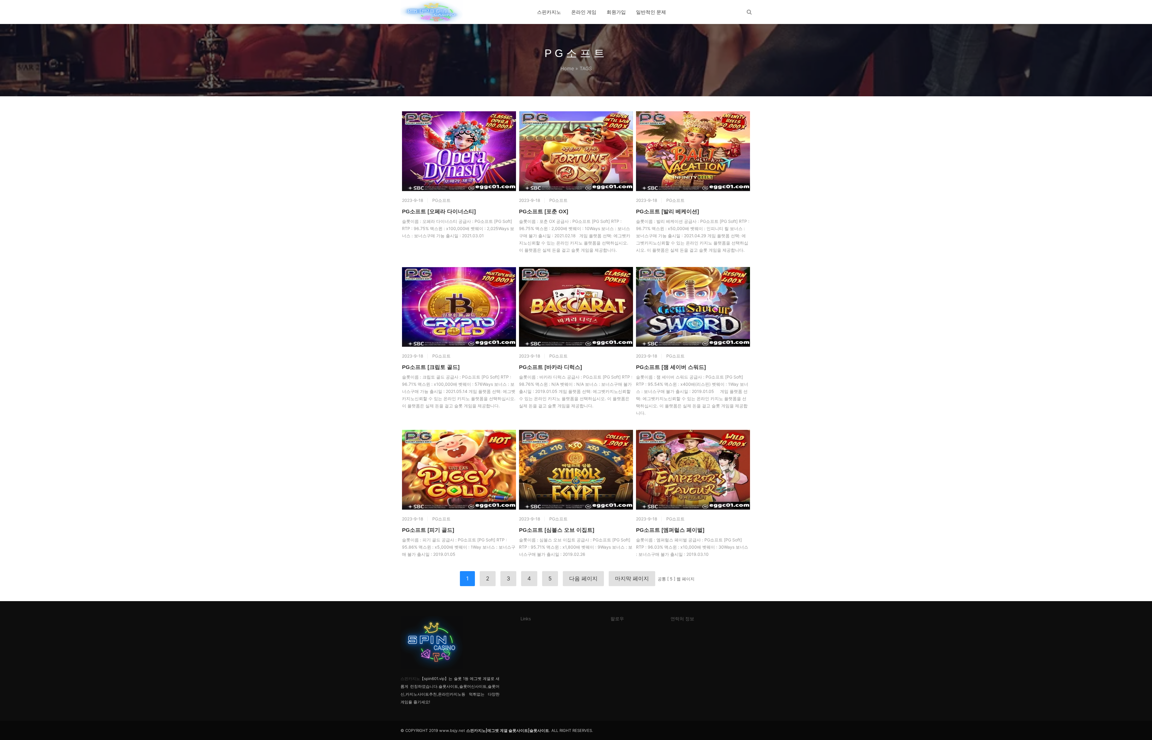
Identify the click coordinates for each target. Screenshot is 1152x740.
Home (567, 68)
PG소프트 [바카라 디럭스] (550, 367)
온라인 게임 (583, 12)
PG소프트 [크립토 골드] (431, 367)
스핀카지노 (549, 12)
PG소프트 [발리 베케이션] (667, 211)
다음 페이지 (583, 578)
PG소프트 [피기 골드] (428, 530)
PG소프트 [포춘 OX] (543, 211)
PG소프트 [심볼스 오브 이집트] (556, 530)
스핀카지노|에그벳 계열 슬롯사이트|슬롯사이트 (507, 730)
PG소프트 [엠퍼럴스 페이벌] (670, 530)
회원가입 (616, 12)
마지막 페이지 (632, 578)
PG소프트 (441, 200)
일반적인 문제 (651, 12)
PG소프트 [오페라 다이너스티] (439, 211)
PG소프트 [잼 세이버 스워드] (671, 367)
